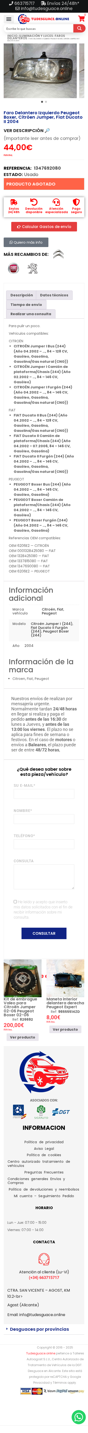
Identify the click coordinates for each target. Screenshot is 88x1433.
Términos (60, 1383)
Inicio (12, 36)
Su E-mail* (24, 785)
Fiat (60, 609)
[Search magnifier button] (79, 28)
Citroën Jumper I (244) (51, 623)
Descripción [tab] (22, 295)
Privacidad (41, 1383)
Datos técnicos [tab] (54, 295)
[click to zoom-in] (40, 70)
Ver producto (22, 1037)
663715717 (25, 3)
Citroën (48, 609)
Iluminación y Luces (36, 36)
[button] (9, 19)
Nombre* (23, 811)
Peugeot (49, 613)
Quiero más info (28, 242)
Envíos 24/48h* (62, 3)
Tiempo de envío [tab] (26, 304)
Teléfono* (24, 836)
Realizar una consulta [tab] (31, 314)
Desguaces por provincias (39, 1329)
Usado (31, 174)
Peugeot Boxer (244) (50, 633)
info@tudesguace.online (47, 8)
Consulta (24, 861)
